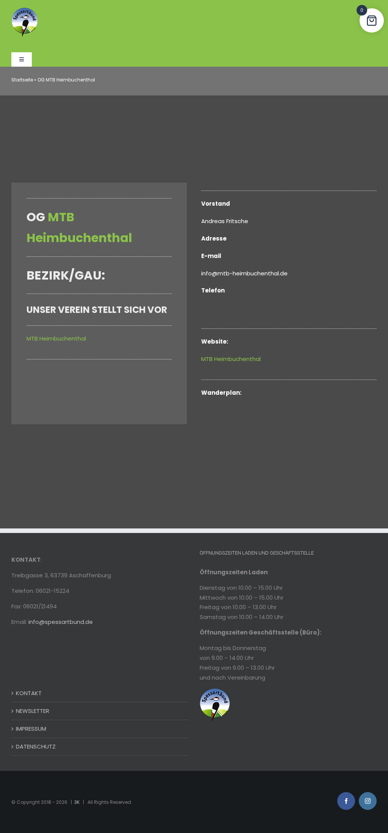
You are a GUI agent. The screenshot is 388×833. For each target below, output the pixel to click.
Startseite (22, 80)
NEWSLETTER (32, 711)
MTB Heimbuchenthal (56, 338)
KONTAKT (29, 693)
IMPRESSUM (31, 729)
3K (77, 802)
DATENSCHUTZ (36, 746)
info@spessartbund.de (60, 622)
